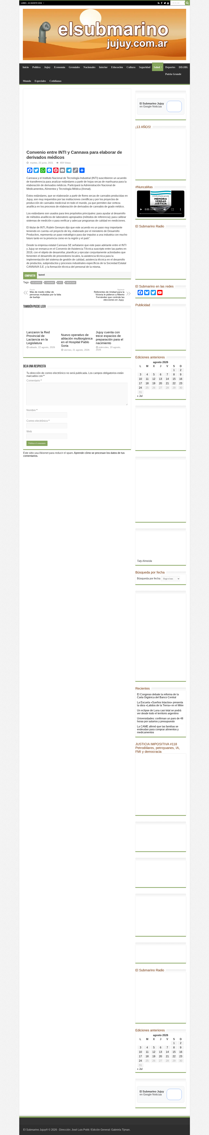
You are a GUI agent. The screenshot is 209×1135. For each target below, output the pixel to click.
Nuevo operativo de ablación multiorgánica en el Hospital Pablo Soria (77, 340)
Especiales (40, 81)
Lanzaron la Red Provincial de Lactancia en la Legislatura (38, 338)
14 (167, 379)
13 (160, 379)
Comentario (34, 380)
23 (180, 383)
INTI (60, 283)
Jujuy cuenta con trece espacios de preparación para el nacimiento (109, 338)
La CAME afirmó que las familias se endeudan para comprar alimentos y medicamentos (158, 729)
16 (180, 379)
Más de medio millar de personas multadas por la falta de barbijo (45, 293)
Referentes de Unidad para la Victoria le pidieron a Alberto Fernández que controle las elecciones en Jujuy (109, 295)
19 (153, 383)
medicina (70, 283)
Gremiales (74, 67)
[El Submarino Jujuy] (104, 34)
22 (174, 383)
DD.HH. (183, 67)
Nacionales (89, 67)
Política (36, 67)
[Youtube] (168, 3)
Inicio (26, 67)
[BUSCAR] (187, 2)
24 (140, 387)
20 (160, 383)
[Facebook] (162, 3)
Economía (59, 67)
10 (140, 379)
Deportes (170, 67)
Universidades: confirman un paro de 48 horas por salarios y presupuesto (160, 720)
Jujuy (47, 67)
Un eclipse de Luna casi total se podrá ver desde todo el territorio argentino (159, 712)
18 (147, 383)
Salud (157, 67)
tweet (42, 274)
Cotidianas (55, 81)
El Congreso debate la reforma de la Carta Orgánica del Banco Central (158, 696)
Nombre (31, 410)
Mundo (27, 81)
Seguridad (144, 67)
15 (174, 379)
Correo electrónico (37, 420)
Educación (117, 67)
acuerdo (36, 283)
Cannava (50, 283)
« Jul (140, 396)
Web (29, 431)
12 (153, 379)
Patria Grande (173, 74)
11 (147, 379)
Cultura (131, 67)
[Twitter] (165, 3)
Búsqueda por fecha (148, 578)
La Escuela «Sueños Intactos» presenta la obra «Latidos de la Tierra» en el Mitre (160, 704)
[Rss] (158, 3)
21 (167, 383)
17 (140, 383)
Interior (103, 67)
